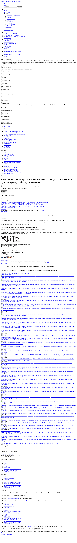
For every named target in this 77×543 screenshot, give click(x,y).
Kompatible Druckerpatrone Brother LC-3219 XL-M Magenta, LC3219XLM (57, 405)
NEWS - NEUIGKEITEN (10, 471)
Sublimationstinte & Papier (10, 142)
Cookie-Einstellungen (9, 155)
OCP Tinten (6, 138)
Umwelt (5, 165)
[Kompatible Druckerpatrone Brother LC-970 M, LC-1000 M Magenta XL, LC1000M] (22, 204)
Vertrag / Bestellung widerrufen (8, 459)
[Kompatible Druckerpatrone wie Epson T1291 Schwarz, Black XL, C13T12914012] (21, 383)
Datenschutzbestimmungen (13, 498)
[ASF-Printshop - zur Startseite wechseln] (11, 1)
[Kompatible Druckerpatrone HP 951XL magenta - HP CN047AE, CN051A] (19, 425)
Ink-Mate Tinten (7, 135)
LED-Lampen (7, 147)
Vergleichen (3, 191)
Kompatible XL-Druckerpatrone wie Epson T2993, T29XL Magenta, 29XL (56, 410)
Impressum (6, 158)
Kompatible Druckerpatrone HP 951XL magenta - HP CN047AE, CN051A (56, 425)
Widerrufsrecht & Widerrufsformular (12, 161)
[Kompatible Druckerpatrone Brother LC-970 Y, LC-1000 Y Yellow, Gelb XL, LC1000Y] (22, 206)
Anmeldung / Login (8, 154)
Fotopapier (6, 146)
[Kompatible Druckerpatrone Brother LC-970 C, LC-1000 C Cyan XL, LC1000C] (21, 203)
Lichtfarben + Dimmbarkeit (10, 169)
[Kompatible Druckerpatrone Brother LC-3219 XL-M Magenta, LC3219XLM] (20, 405)
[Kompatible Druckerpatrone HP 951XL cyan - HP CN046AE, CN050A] (18, 428)
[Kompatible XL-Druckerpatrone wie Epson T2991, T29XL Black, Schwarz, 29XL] (21, 371)
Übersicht (9, 17)
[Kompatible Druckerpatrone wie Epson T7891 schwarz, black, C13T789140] (20, 420)
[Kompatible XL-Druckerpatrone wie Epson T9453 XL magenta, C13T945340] (20, 436)
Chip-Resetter (7, 143)
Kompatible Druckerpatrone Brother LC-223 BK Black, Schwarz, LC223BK (57, 413)
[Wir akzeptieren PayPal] (4, 175)
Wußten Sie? (7, 166)
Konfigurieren (9, 534)
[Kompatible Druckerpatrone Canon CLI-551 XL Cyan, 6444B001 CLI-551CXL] (21, 391)
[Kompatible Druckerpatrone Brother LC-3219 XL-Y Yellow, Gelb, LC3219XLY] (21, 363)
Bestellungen (10, 23)
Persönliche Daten (11, 19)
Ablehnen (3, 534)
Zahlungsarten (10, 21)
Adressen (9, 20)
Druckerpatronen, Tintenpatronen (11, 132)
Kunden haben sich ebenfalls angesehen (20, 273)
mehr (43, 210)
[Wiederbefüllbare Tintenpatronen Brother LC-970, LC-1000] (16, 443)
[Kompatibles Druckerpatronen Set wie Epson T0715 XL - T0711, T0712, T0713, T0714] (22, 387)
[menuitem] (40, 4)
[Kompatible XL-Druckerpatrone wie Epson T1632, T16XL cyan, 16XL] (18, 422)
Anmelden (9, 15)
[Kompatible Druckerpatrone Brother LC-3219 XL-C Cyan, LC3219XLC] (19, 407)
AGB (5, 152)
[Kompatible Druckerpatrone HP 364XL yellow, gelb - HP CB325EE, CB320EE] (20, 354)
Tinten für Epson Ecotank (10, 139)
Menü (5, 3)
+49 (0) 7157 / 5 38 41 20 (7, 454)
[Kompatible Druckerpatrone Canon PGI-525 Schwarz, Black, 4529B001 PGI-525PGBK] (23, 401)
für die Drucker (11, 207)
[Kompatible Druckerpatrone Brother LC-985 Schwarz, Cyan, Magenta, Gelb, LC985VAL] (23, 416)
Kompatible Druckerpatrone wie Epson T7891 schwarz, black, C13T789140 (57, 420)
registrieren (17, 15)
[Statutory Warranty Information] (1, 198)
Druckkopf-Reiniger (8, 141)
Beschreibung (4, 207)
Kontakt (5, 159)
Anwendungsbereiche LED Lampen (12, 167)
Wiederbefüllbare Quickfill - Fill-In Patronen (14, 134)
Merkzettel (9, 25)
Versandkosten (29, 500)
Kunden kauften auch (6, 273)
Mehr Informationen (5, 532)
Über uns (6, 163)
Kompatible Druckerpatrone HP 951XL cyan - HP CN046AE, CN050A (53, 428)
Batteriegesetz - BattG (9, 173)
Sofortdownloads (11, 24)
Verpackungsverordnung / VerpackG (12, 170)
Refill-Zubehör (7, 145)
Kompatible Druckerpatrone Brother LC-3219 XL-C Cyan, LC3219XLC (54, 407)
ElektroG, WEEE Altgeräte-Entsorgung (13, 171)
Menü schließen (7, 12)
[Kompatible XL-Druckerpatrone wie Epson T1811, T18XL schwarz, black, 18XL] (21, 350)
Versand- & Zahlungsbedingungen (12, 162)
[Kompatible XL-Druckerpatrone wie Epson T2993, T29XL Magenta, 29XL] (19, 410)
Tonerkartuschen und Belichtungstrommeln (14, 131)
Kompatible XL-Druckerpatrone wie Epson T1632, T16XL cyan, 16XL (53, 422)
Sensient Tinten (7, 136)
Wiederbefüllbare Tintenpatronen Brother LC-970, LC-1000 (45, 443)
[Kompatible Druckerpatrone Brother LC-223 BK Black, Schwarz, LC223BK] (20, 413)
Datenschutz (6, 157)
